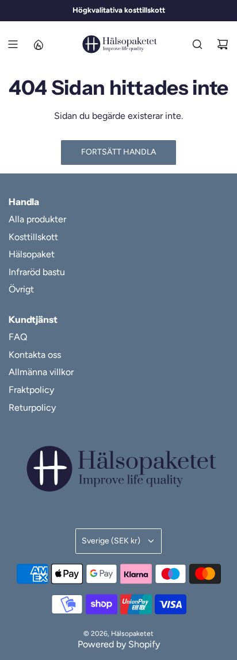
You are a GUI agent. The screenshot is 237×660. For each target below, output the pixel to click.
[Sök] (197, 44)
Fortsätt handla (118, 152)
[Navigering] (12, 44)
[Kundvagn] (222, 44)
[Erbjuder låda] (38, 44)
